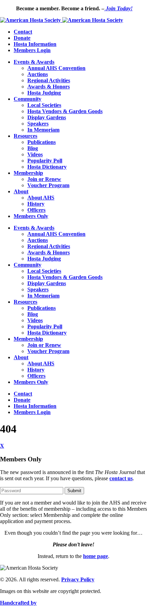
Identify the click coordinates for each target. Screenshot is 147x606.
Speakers (38, 123)
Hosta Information (35, 44)
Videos (35, 154)
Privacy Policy (77, 579)
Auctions (37, 74)
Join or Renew (44, 179)
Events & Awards (34, 62)
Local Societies (44, 105)
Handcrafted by (18, 603)
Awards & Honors (48, 86)
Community (27, 99)
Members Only (31, 216)
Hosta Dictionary (47, 167)
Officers (36, 210)
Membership (28, 173)
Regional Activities (48, 80)
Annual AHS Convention (56, 68)
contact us (121, 478)
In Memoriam (43, 130)
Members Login (32, 50)
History (35, 204)
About (21, 191)
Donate (22, 38)
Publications (41, 142)
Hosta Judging (44, 93)
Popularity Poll (44, 160)
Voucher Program (48, 185)
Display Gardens (46, 117)
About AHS (40, 198)
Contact (23, 32)
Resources (25, 136)
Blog (32, 148)
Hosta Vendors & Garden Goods (65, 111)
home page (95, 556)
